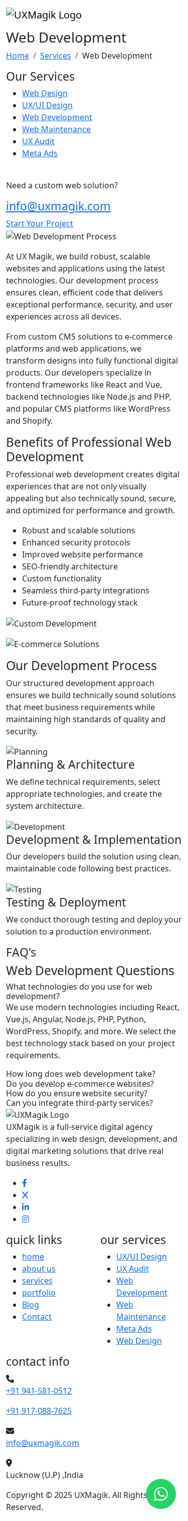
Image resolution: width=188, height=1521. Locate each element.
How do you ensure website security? (76, 1093)
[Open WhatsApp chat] (161, 1494)
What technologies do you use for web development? (79, 991)
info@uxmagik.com (58, 206)
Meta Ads (40, 153)
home (33, 1256)
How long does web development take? (80, 1074)
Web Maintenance (56, 129)
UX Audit (38, 141)
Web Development (57, 117)
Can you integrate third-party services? (79, 1103)
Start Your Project (39, 223)
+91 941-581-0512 (39, 1390)
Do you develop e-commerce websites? (80, 1084)
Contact (37, 1316)
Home (17, 55)
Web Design (45, 93)
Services (55, 55)
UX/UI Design (47, 105)
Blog (30, 1304)
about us (39, 1268)
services (37, 1280)
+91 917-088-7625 (39, 1410)
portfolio (39, 1292)
